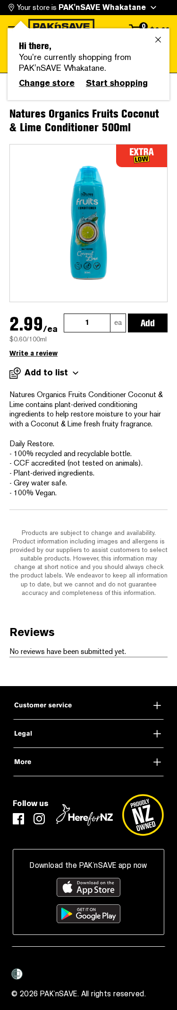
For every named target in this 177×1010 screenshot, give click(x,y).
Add (148, 323)
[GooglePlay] (88, 913)
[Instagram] (39, 818)
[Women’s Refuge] (17, 973)
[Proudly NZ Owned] (143, 815)
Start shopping (117, 83)
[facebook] (18, 818)
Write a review (33, 353)
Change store (47, 83)
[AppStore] (88, 887)
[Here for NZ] (84, 815)
